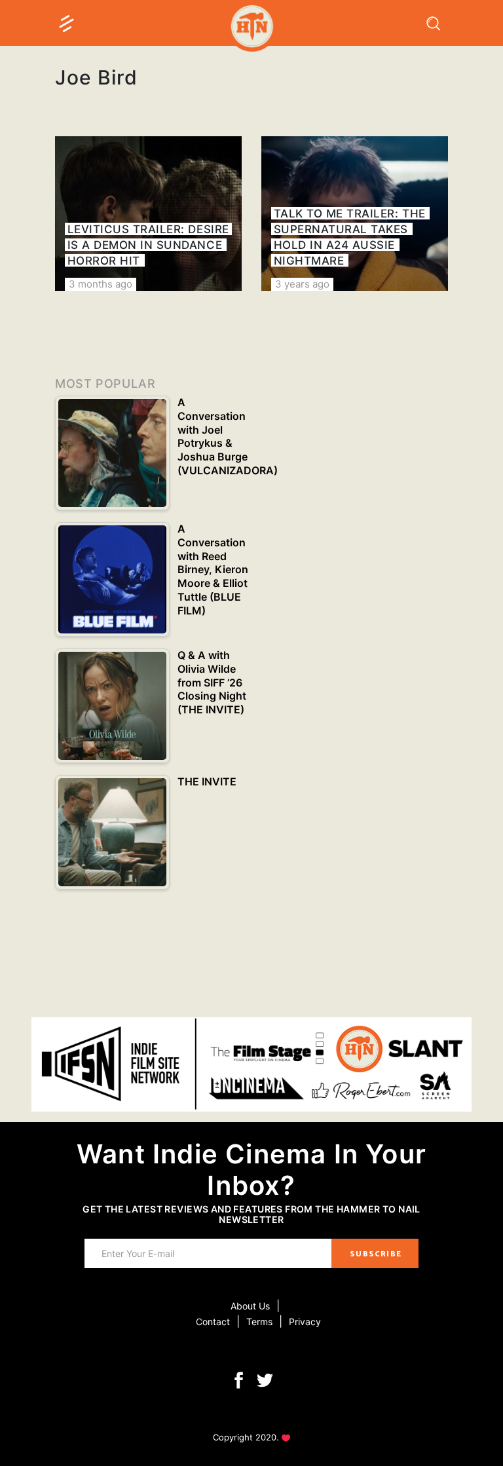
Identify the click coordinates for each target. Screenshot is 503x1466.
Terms (259, 1321)
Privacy (305, 1321)
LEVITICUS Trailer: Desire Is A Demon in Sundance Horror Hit (148, 245)
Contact (213, 1321)
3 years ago (302, 284)
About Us (250, 1305)
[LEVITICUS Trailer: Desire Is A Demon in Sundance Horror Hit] (148, 213)
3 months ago (100, 284)
